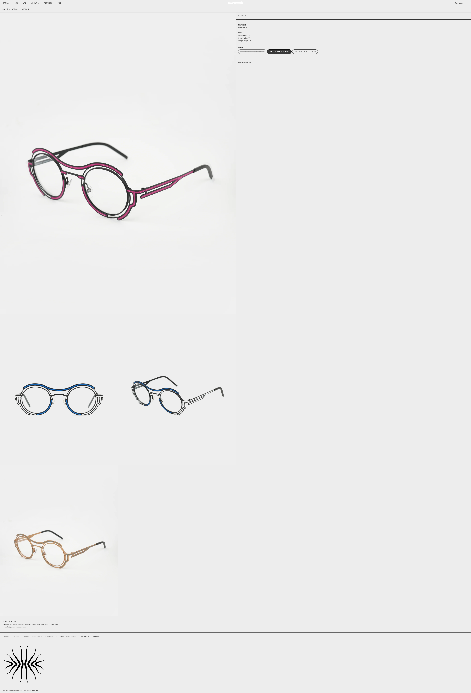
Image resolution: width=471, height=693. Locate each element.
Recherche (459, 3)
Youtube (26, 636)
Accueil (5, 9)
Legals (61, 636)
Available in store (244, 62)
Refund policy (37, 636)
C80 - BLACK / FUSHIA (279, 51)
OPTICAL (6, 3)
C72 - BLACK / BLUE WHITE (253, 52)
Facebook (16, 636)
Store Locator (84, 636)
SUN (16, 3)
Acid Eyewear (71, 636)
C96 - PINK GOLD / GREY (305, 51)
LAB (24, 3)
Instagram (6, 636)
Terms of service (50, 636)
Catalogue (95, 636)
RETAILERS (48, 3)
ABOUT (34, 3)
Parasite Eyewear (15, 690)
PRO (59, 3)
